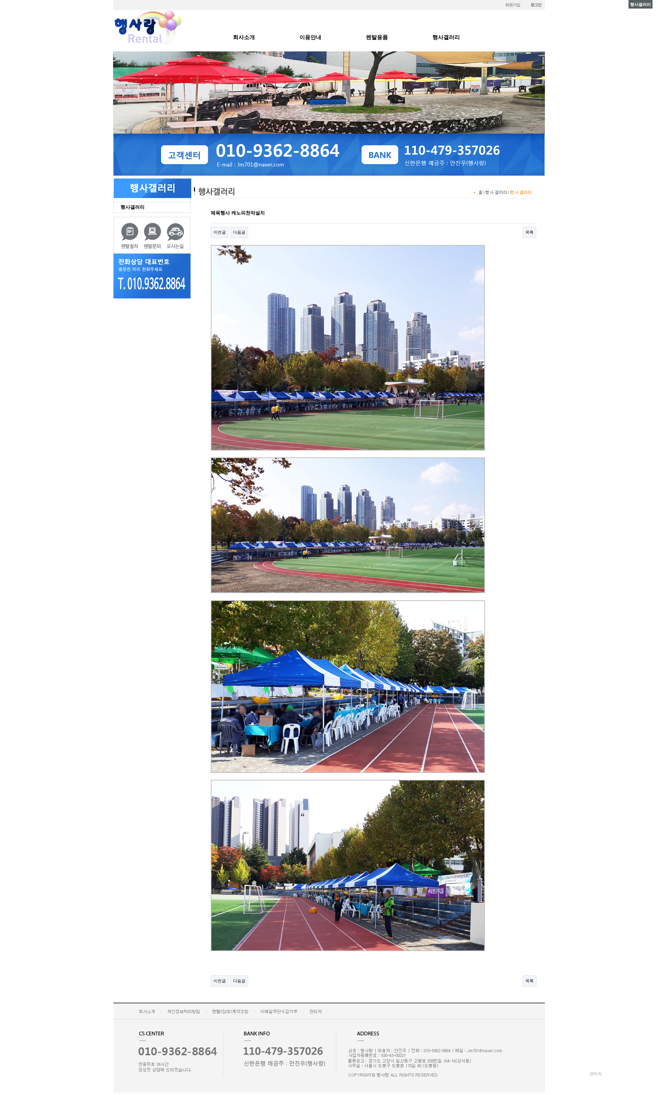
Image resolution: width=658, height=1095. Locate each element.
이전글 (220, 232)
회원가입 (512, 4)
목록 (529, 232)
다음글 (239, 232)
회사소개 (244, 37)
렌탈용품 (377, 37)
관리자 (595, 1073)
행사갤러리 (446, 37)
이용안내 (310, 37)
